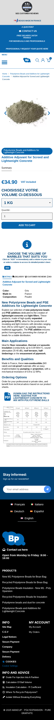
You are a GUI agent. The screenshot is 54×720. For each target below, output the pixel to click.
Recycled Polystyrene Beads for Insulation (24, 597)
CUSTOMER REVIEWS (36, 277)
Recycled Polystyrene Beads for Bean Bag (25, 582)
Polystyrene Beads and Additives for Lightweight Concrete (21, 151)
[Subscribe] (47, 489)
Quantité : (6, 210)
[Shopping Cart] (48, 60)
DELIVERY (19, 277)
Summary (7, 168)
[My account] (42, 60)
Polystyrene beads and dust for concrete (23, 602)
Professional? (13, 49)
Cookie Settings (10, 666)
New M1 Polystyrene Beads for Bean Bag (24, 576)
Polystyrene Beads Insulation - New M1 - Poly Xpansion (26, 589)
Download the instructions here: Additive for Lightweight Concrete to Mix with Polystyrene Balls (31, 396)
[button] (37, 60)
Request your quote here (34, 49)
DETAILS (8, 277)
